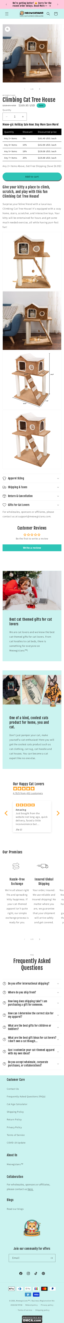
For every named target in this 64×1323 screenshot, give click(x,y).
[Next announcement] (57, 4)
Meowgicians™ (15, 1164)
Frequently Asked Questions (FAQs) (26, 1096)
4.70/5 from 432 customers (28, 793)
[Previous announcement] (6, 4)
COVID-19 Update (16, 1142)
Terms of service (25, 1310)
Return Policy (14, 1119)
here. (30, 1189)
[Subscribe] (51, 1258)
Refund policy (31, 1305)
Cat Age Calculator (17, 1104)
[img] (34, 788)
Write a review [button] (32, 548)
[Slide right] (39, 89)
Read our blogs (15, 1208)
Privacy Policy (14, 1127)
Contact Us (13, 1088)
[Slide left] (24, 89)
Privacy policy (47, 1305)
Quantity (7, 110)
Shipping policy (42, 1310)
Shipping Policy (15, 1111)
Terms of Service (16, 1134)
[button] (7, 14)
